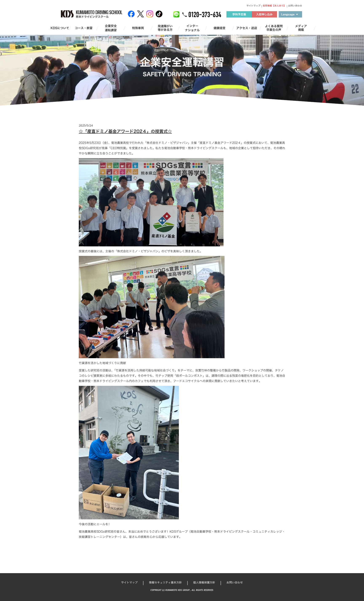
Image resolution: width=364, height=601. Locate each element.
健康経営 (219, 28)
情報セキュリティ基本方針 (165, 582)
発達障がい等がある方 (165, 28)
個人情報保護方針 (204, 582)
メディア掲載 (301, 28)
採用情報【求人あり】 (274, 5)
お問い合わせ (295, 5)
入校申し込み (264, 14)
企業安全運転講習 (111, 28)
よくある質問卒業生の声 (274, 28)
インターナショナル (192, 28)
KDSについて (60, 28)
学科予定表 (239, 14)
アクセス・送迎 (246, 28)
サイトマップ (253, 5)
